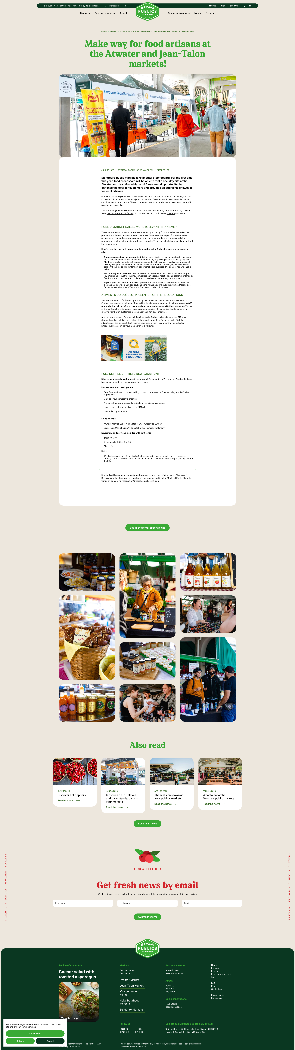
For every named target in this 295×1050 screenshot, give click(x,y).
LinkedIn (139, 1032)
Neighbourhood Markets (130, 1002)
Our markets (126, 973)
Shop (223, 6)
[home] (147, 20)
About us (169, 985)
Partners (169, 988)
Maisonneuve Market (128, 993)
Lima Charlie (74, 1046)
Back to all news (147, 823)
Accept (50, 1041)
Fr (250, 6)
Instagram (124, 1032)
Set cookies (216, 998)
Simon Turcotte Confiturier (120, 213)
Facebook (124, 1029)
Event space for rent (221, 974)
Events (210, 13)
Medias (214, 986)
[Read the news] (75, 782)
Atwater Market (129, 980)
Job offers (170, 991)
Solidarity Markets (131, 1009)
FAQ (213, 983)
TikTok (138, 1029)
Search (244, 6)
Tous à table (171, 1004)
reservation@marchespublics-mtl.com (140, 481)
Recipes (212, 6)
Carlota (171, 213)
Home (104, 31)
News (197, 13)
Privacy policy (218, 995)
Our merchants (127, 970)
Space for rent (172, 970)
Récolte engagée (173, 1007)
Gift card (234, 6)
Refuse (20, 1041)
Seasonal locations (174, 973)
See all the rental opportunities (147, 527)
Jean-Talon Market (132, 985)
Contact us (216, 989)
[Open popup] (86, 572)
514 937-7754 (177, 1032)
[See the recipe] (79, 995)
